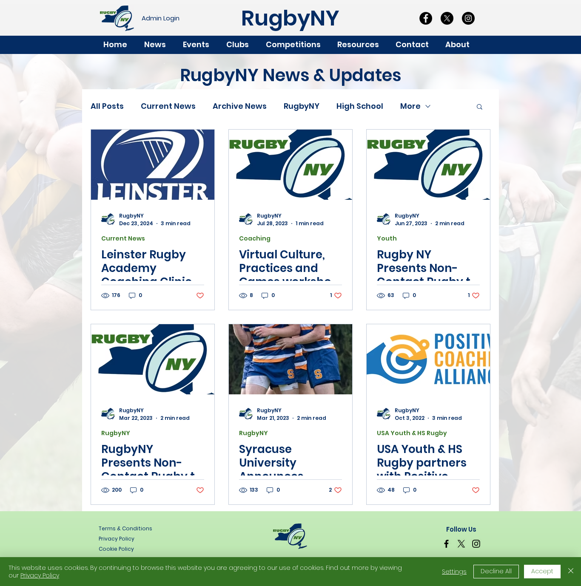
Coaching (255, 238)
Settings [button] (454, 571)
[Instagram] (468, 18)
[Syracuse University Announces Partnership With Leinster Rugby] (290, 359)
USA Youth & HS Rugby (412, 433)
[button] (461, 44)
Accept (542, 571)
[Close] (571, 571)
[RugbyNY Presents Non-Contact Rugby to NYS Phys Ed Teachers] (152, 359)
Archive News (240, 106)
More (410, 106)
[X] (447, 18)
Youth (387, 238)
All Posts (107, 106)
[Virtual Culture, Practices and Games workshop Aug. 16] (290, 165)
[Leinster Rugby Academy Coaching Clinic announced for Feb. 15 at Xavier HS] (152, 165)
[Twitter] (461, 543)
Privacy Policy (39, 575)
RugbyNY (301, 106)
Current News (168, 106)
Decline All (496, 571)
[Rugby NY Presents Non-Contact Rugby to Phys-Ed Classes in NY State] (428, 165)
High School (359, 106)
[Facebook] (425, 18)
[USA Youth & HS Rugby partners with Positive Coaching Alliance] (428, 359)
